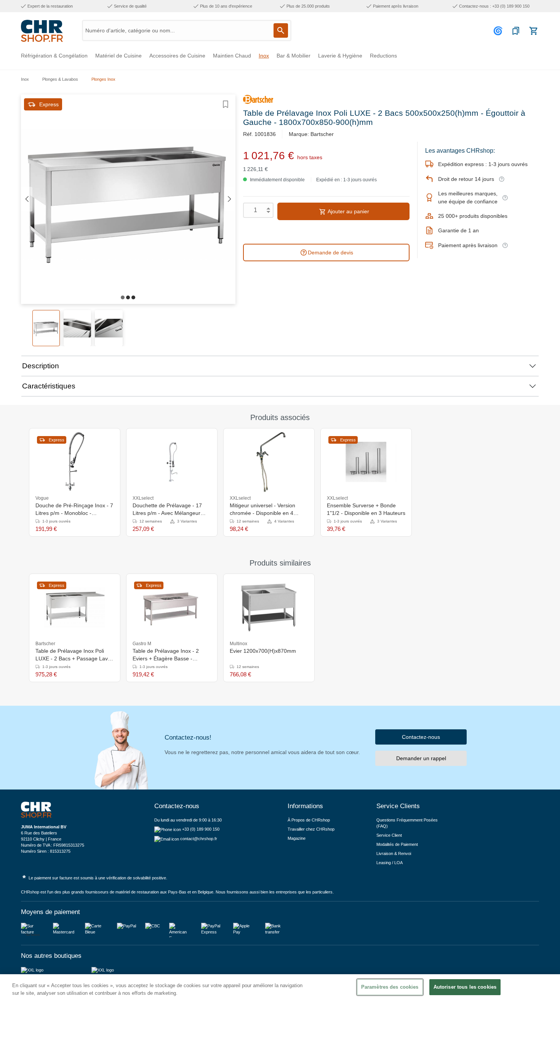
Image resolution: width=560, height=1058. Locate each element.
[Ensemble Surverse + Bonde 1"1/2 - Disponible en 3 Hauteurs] (366, 462)
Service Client (389, 835)
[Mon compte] (499, 31)
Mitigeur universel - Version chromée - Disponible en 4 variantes (262, 509)
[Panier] (533, 31)
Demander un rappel (421, 758)
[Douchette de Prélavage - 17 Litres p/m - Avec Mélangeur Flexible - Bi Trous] (171, 462)
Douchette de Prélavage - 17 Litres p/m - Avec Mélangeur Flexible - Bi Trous (167, 509)
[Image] (123, 297)
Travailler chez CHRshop (311, 829)
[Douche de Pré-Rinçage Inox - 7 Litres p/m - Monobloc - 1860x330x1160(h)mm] (74, 462)
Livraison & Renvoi (393, 853)
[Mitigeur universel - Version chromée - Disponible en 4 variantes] (268, 462)
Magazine (297, 838)
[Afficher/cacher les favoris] (225, 104)
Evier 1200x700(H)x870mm (263, 651)
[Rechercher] (281, 30)
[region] (280, 1016)
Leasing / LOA (389, 862)
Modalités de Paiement (397, 844)
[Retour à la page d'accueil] (42, 31)
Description (40, 366)
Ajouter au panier (347, 211)
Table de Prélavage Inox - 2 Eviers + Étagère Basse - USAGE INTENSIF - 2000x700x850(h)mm (166, 655)
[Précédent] (26, 199)
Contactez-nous (421, 737)
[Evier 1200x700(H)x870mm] (268, 607)
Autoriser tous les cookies (465, 987)
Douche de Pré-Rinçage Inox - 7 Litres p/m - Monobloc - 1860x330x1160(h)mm (74, 509)
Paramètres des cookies (390, 987)
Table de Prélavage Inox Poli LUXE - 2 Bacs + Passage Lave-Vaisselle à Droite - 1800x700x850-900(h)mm (74, 655)
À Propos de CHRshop (309, 820)
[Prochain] (229, 199)
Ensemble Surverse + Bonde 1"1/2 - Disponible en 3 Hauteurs (366, 509)
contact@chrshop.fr (198, 838)
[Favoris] (516, 31)
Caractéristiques (48, 386)
